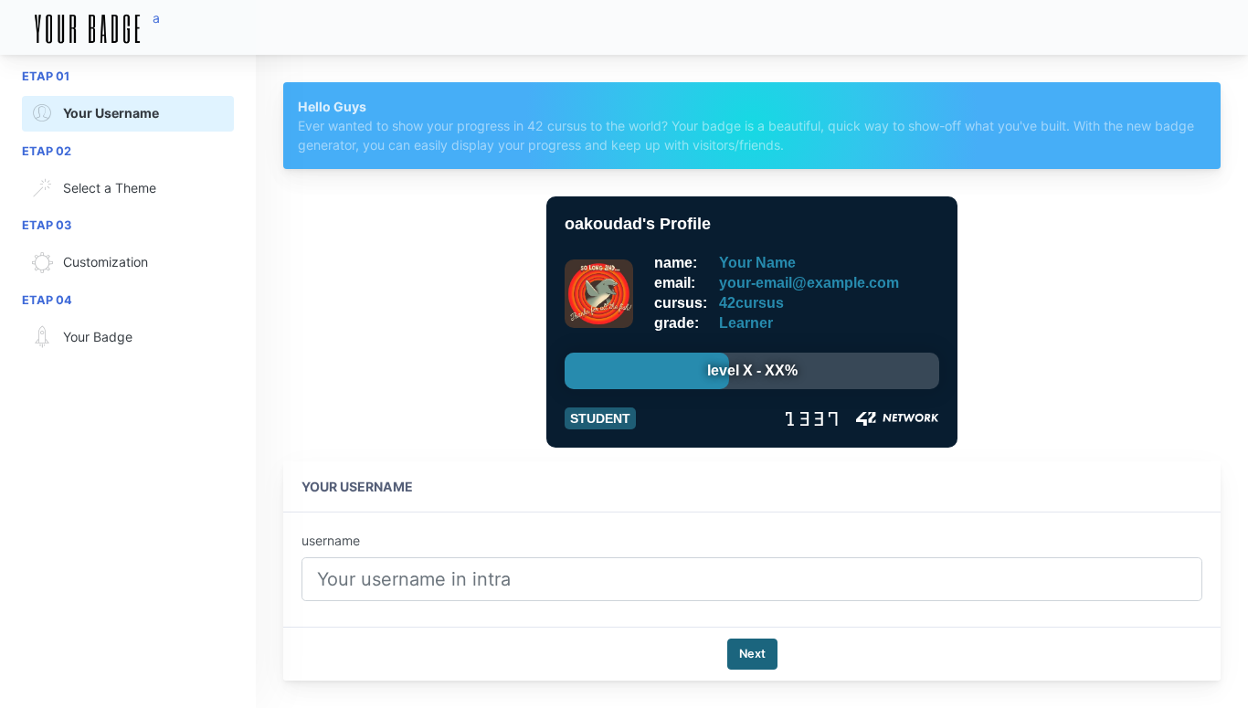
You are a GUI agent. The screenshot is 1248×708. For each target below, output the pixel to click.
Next (752, 653)
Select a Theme (109, 187)
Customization (105, 261)
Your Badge (97, 336)
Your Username (111, 113)
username (330, 540)
